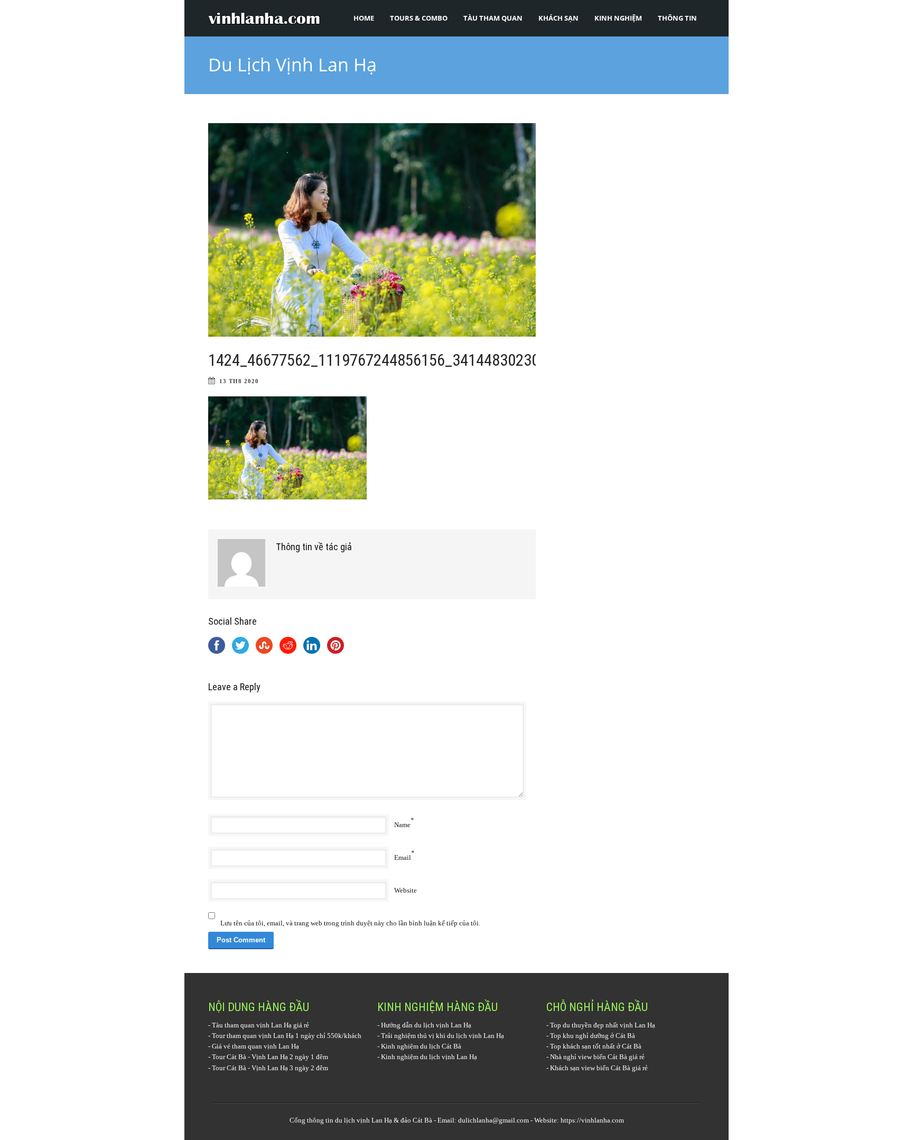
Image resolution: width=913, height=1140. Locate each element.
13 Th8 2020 (239, 381)
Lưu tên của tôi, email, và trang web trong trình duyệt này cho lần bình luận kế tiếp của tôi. (350, 923)
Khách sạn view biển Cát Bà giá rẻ (599, 1068)
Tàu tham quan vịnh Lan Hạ (252, 1025)
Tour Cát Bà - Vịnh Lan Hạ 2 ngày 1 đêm (270, 1057)
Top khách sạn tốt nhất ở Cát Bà (595, 1046)
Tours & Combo (419, 18)
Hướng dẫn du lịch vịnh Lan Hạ (426, 1025)
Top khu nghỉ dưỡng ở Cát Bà (592, 1036)
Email (402, 857)
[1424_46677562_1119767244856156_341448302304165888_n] (372, 230)
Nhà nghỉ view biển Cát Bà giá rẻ (597, 1057)
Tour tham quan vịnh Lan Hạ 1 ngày (263, 1036)
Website (405, 890)
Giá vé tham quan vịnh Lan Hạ (255, 1046)
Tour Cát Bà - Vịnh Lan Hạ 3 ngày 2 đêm (270, 1068)
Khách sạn (558, 18)
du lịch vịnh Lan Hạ (363, 1120)
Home (363, 18)
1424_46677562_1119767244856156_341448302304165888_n (409, 360)
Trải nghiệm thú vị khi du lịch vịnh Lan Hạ (442, 1036)
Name (402, 825)
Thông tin (677, 18)
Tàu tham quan (493, 18)
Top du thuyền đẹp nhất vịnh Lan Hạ (602, 1025)
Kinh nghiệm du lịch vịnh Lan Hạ (429, 1057)
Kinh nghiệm (618, 18)
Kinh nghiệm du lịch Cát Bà (421, 1046)
